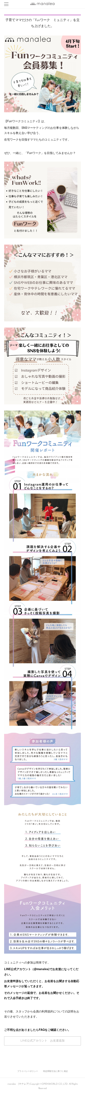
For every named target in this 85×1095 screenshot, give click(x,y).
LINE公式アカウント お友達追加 (42, 1040)
